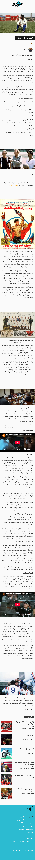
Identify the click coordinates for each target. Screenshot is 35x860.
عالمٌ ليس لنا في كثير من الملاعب (27, 749)
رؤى (32, 826)
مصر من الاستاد (30, 735)
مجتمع (31, 823)
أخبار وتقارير (21, 817)
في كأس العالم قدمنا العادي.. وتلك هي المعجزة (23, 722)
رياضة (31, 43)
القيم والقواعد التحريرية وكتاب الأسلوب (22, 841)
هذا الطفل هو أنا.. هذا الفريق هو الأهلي (24, 775)
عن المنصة (29, 838)
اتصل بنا (30, 844)
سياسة (31, 820)
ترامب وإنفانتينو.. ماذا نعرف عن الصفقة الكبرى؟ (22, 762)
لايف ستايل (21, 829)
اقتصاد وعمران (20, 820)
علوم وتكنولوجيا (29, 829)
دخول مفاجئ (30, 832)
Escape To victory (13, 185)
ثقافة (22, 823)
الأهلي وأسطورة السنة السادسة (26, 789)
